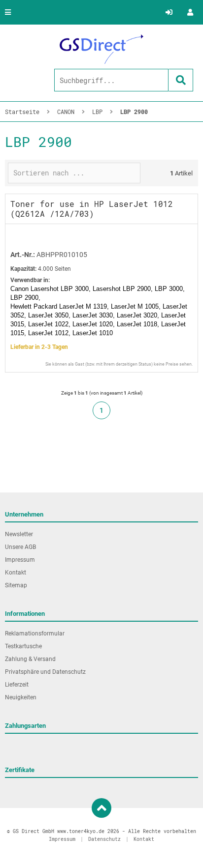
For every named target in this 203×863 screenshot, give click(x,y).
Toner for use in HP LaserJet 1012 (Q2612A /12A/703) (91, 209)
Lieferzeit (17, 684)
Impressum (20, 559)
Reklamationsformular (35, 633)
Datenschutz (104, 839)
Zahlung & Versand (30, 659)
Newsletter (19, 534)
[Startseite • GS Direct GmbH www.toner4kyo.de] (101, 49)
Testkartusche (23, 646)
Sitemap (16, 585)
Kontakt (15, 572)
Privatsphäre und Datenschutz (45, 671)
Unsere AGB (20, 547)
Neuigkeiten (20, 697)
